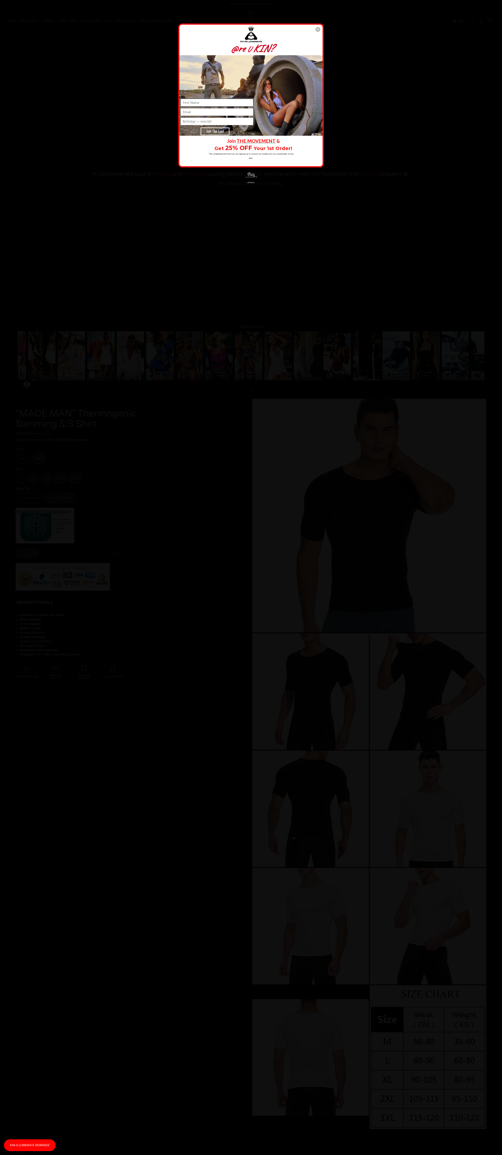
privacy (251, 182)
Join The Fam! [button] (215, 131)
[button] (318, 29)
